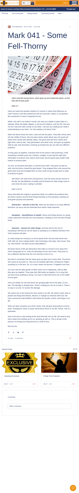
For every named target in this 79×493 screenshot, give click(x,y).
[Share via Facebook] (9, 332)
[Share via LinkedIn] (18, 332)
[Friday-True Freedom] (59, 363)
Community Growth (47, 13)
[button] (32, 3)
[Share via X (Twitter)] (13, 332)
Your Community (17, 13)
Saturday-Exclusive (11, 376)
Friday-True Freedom (52, 376)
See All (75, 349)
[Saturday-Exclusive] (20, 363)
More (60, 13)
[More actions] (70, 27)
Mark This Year (12, 326)
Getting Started (32, 13)
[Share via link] (23, 332)
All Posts (5, 13)
